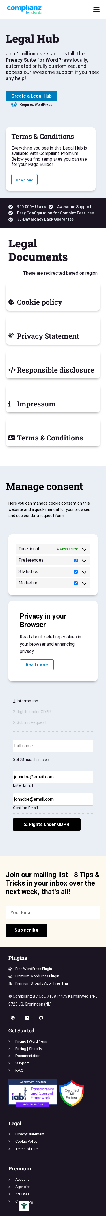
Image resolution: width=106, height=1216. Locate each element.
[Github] (41, 1018)
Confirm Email (25, 808)
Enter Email (23, 785)
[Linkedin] (27, 1018)
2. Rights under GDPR (46, 824)
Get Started (21, 1030)
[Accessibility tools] (24, 1206)
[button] (96, 9)
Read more (37, 664)
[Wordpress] (12, 1018)
